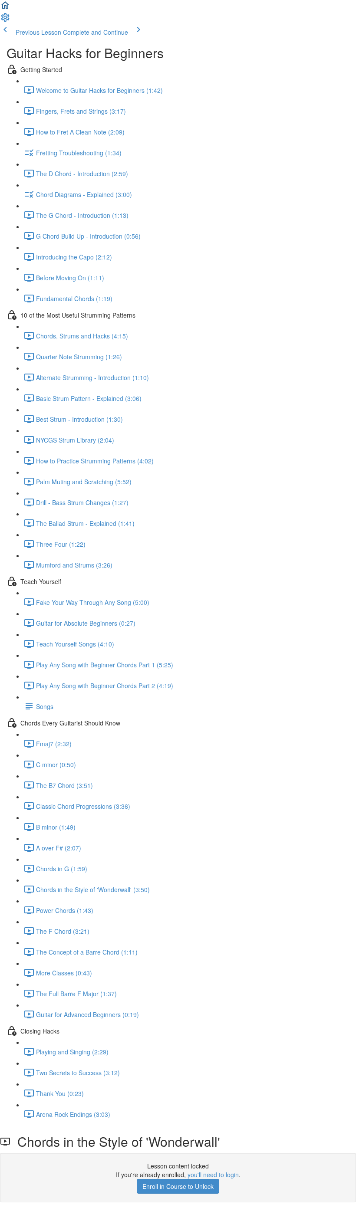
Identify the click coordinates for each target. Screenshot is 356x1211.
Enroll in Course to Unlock (178, 1186)
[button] (5, 7)
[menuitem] (5, 20)
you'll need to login (213, 1174)
